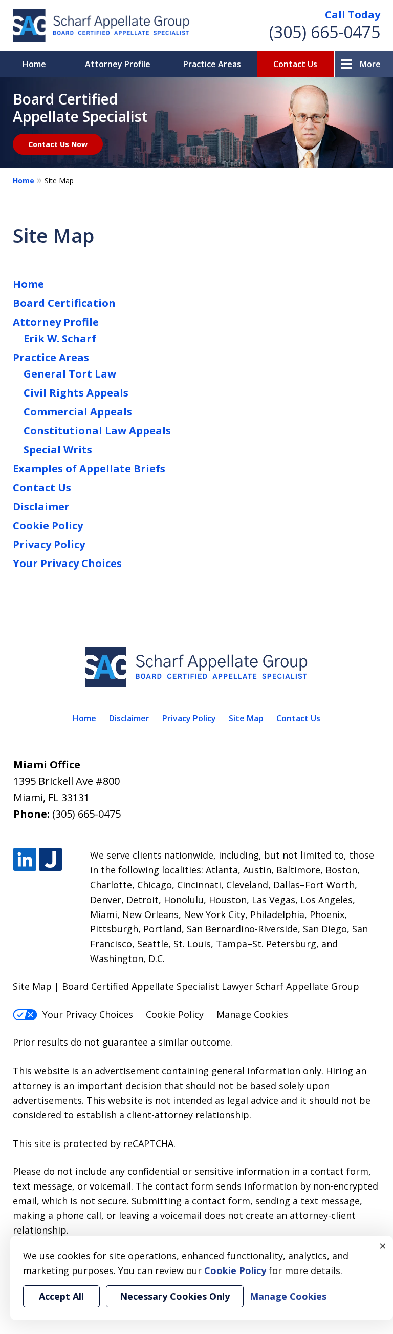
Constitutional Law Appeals (97, 430)
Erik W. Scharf (60, 338)
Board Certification (64, 303)
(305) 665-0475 (324, 32)
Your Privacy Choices (67, 563)
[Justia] (50, 860)
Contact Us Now (58, 144)
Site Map (246, 718)
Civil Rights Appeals (76, 393)
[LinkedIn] (24, 860)
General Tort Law (70, 374)
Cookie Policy (48, 525)
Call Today (352, 15)
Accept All (61, 1296)
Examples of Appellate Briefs (89, 468)
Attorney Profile (117, 64)
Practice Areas (212, 64)
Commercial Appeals (78, 412)
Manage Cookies (252, 1014)
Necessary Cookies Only (175, 1296)
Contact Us (295, 64)
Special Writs (58, 449)
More (370, 64)
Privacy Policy (49, 544)
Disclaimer (41, 506)
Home (34, 64)
